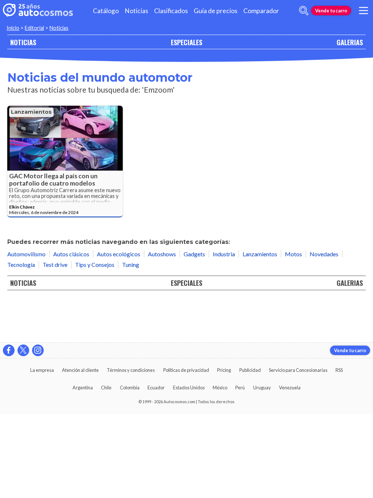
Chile (106, 387)
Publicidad (250, 370)
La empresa (42, 370)
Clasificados (171, 11)
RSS (339, 370)
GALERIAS (350, 42)
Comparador (261, 11)
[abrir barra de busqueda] (303, 10)
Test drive (55, 264)
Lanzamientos (31, 112)
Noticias (136, 11)
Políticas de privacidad (186, 370)
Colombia (130, 387)
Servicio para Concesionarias (298, 370)
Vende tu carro (331, 10)
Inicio (13, 28)
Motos (293, 253)
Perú (240, 387)
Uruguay (262, 387)
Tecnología (21, 264)
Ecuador (156, 387)
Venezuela (290, 387)
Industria (224, 253)
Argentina (82, 387)
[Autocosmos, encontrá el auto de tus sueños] (38, 10)
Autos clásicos (71, 253)
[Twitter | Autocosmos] (23, 350)
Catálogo (106, 11)
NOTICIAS (23, 42)
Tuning (130, 264)
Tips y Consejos (94, 264)
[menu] (363, 10)
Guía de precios (215, 11)
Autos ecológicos (118, 253)
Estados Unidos (189, 387)
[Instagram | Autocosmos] (38, 350)
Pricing (224, 370)
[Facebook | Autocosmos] (9, 350)
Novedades (324, 253)
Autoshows (162, 253)
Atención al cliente (80, 370)
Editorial (34, 28)
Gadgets (194, 253)
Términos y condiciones (131, 370)
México (220, 387)
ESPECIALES (186, 42)
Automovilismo (26, 253)
